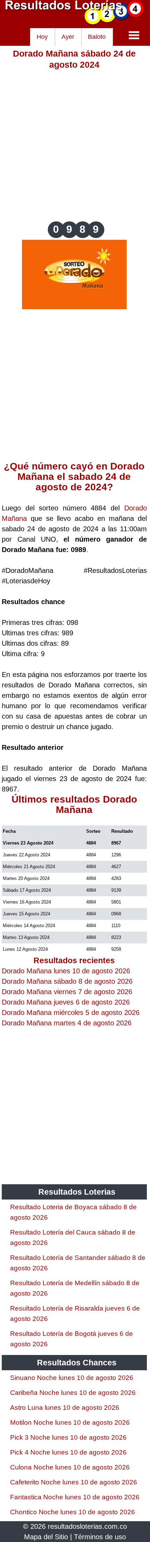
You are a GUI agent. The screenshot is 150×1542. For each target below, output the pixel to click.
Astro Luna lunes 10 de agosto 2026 (64, 1407)
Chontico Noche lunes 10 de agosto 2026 (72, 1512)
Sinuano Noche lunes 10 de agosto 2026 (71, 1377)
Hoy (42, 36)
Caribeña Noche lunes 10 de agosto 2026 (73, 1392)
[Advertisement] (75, 144)
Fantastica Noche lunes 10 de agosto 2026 (75, 1497)
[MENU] (134, 35)
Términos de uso (100, 1537)
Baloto (97, 36)
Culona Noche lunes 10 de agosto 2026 (70, 1467)
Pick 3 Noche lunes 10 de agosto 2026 (68, 1437)
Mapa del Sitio (46, 1537)
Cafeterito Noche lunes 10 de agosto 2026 (73, 1482)
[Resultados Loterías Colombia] (75, 23)
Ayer (67, 36)
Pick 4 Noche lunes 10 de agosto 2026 (68, 1452)
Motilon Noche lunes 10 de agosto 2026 (70, 1422)
